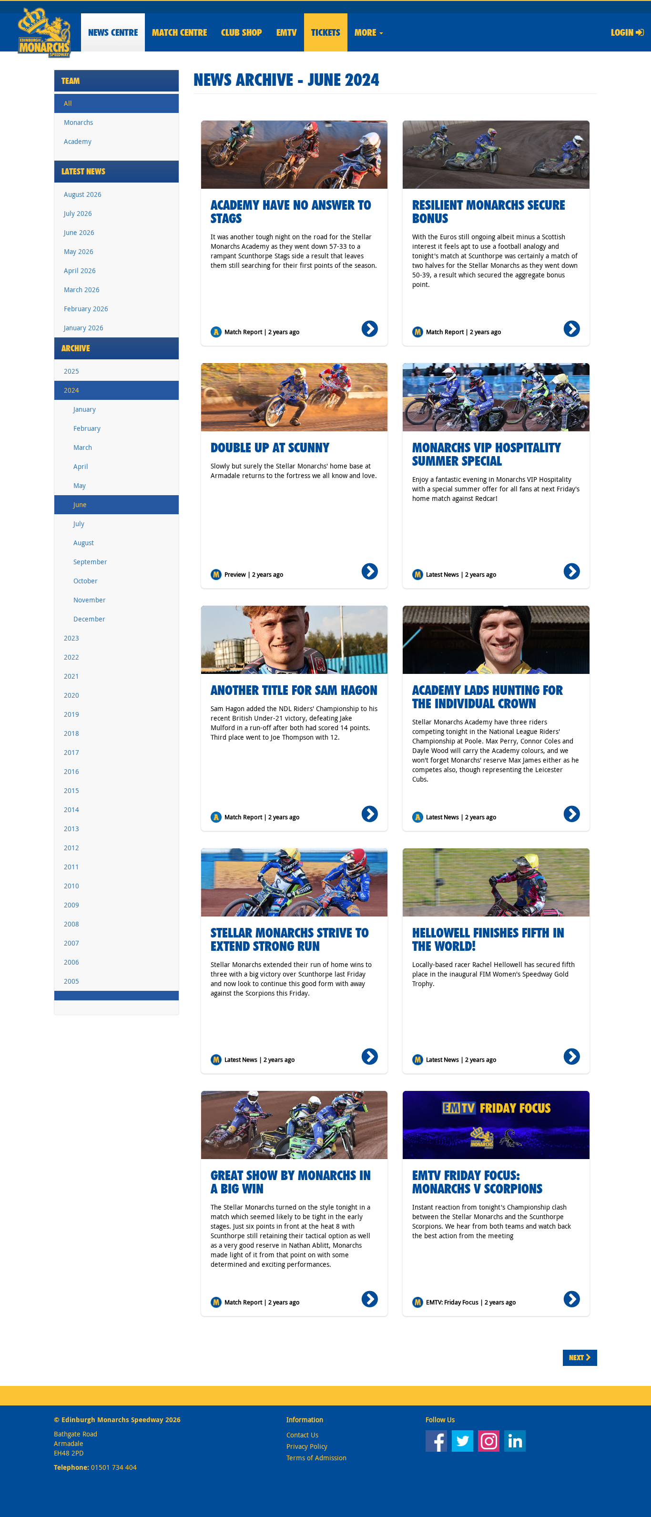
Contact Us (302, 1434)
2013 (71, 828)
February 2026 (86, 308)
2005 (71, 981)
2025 (71, 371)
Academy (78, 141)
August (83, 542)
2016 (71, 771)
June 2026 (79, 232)
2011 (71, 866)
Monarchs (78, 122)
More (366, 32)
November (89, 599)
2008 (71, 923)
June (80, 504)
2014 (71, 809)
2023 (71, 637)
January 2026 (83, 327)
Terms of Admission (316, 1457)
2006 (71, 962)
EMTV (286, 32)
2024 (71, 390)
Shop (241, 32)
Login (623, 32)
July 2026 (78, 213)
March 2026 (82, 289)
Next (577, 1357)
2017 (71, 752)
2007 (71, 942)
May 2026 (78, 251)
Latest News (83, 171)
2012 (71, 847)
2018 (71, 733)
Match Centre (179, 32)
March (82, 447)
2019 (71, 714)
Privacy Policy (306, 1446)
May (79, 485)
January (84, 409)
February (87, 428)
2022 (71, 657)
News (113, 32)
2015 (71, 790)
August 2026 (83, 194)
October (85, 580)
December (89, 618)
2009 (71, 904)
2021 (71, 676)
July (78, 523)
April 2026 (80, 270)
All (68, 103)
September (90, 561)
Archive (75, 348)
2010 (71, 885)
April (80, 466)
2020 (71, 695)
